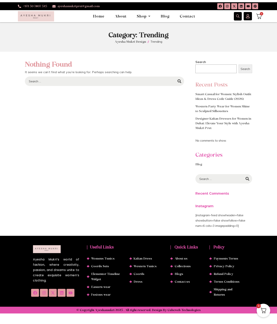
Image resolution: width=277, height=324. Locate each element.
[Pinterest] (255, 6)
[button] (144, 16)
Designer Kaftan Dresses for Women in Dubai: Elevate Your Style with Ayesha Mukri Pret (223, 123)
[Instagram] (227, 6)
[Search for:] (104, 81)
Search (200, 62)
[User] (248, 16)
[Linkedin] (241, 6)
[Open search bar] (238, 16)
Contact (187, 16)
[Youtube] (248, 6)
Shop (142, 16)
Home (99, 16)
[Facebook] (220, 6)
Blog (165, 16)
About (121, 16)
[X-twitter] (234, 6)
